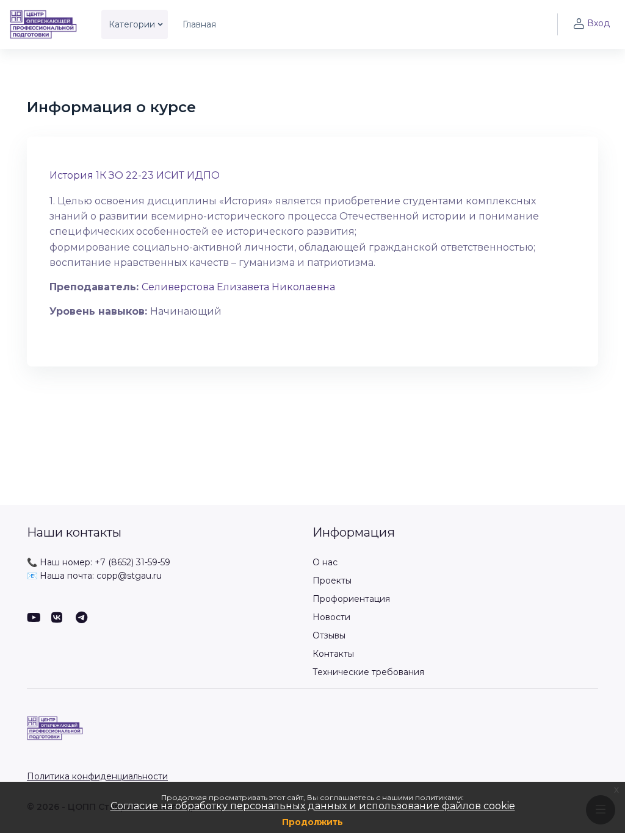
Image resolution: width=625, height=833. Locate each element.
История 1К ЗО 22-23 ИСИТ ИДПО (134, 175)
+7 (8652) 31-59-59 (132, 562)
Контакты (333, 653)
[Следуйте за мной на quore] (57, 619)
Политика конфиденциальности (97, 776)
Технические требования (368, 672)
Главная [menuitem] (199, 24)
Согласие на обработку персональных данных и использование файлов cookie (312, 806)
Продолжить (312, 822)
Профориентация (351, 598)
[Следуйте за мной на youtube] (33, 619)
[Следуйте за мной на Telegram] (82, 619)
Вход (598, 23)
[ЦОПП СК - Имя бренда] (43, 24)
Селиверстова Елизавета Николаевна (238, 287)
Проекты (332, 580)
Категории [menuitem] (132, 24)
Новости (331, 617)
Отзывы (328, 635)
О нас (325, 562)
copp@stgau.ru (129, 575)
